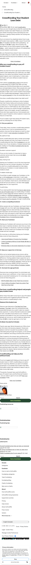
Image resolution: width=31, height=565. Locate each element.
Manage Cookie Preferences (10, 532)
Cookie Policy (9, 529)
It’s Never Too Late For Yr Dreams (9, 322)
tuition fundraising (23, 197)
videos (4, 209)
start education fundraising (16, 133)
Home (4, 7)
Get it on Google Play (8, 538)
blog (9, 193)
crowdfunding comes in (14, 82)
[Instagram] (8, 524)
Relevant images (24, 208)
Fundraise (13, 2)
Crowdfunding (22, 27)
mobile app (9, 177)
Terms (17, 526)
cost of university (7, 95)
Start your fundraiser (15, 380)
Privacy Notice (24, 526)
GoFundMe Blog (8, 9)
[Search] (2, 3)
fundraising (20, 142)
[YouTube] (4, 524)
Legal (3, 529)
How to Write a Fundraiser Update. (20, 265)
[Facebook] (3, 524)
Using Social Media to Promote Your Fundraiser (14, 239)
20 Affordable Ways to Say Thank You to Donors (14, 280)
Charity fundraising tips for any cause (10, 453)
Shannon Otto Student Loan (8, 302)
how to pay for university (9, 199)
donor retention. (16, 261)
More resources (6, 515)
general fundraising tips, (15, 195)
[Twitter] (6, 524)
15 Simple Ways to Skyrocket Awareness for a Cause (15, 245)
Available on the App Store (21, 538)
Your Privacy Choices (7, 536)
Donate (6, 2)
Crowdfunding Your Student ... (12, 12)
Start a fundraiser (15, 61)
